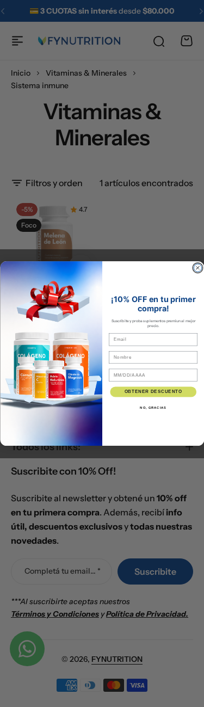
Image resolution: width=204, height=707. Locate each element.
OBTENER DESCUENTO (153, 391)
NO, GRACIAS (153, 407)
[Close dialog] (197, 268)
